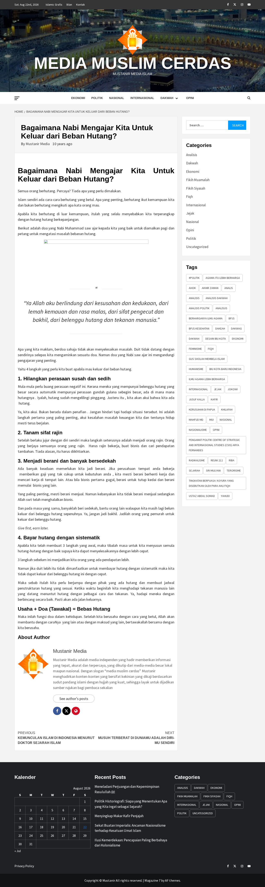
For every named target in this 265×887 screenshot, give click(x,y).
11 (41, 819)
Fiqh (189, 196)
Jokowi (233, 389)
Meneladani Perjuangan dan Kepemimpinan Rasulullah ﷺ (127, 789)
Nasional (116, 98)
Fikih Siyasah (195, 188)
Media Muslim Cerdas (132, 63)
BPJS (232, 318)
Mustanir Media (38, 143)
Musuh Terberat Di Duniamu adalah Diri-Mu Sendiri (136, 738)
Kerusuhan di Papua (202, 409)
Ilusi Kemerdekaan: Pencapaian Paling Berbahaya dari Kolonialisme (131, 843)
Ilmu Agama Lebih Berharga (207, 379)
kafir (214, 399)
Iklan (69, 4)
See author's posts (73, 698)
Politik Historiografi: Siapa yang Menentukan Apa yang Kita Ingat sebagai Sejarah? (131, 804)
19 (52, 827)
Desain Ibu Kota (215, 338)
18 (41, 827)
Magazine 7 (152, 880)
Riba (231, 460)
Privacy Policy (24, 866)
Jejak (190, 213)
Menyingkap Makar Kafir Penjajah (119, 816)
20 (63, 827)
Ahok (192, 288)
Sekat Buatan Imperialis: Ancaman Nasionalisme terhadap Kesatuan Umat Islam (130, 828)
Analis (228, 288)
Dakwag (236, 328)
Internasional (142, 98)
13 (63, 819)
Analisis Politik (199, 308)
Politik (97, 98)
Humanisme (196, 369)
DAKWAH (194, 338)
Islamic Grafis (54, 4)
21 (74, 827)
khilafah (226, 409)
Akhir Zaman (210, 288)
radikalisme (197, 460)
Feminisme (195, 349)
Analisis (191, 155)
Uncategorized (197, 247)
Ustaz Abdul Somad (202, 496)
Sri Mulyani (213, 470)
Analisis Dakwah (217, 298)
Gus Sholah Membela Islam (207, 359)
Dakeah (220, 328)
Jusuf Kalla (197, 399)
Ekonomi (78, 98)
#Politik (194, 278)
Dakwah (166, 98)
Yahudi (225, 496)
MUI (211, 419)
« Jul (17, 851)
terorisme (234, 470)
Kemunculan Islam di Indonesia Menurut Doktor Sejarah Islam (56, 738)
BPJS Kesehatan (199, 328)
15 (85, 819)
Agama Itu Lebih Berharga (223, 278)
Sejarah (194, 470)
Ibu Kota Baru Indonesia (225, 369)
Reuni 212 (217, 460)
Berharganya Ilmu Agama (206, 318)
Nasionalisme (198, 430)
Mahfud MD (196, 419)
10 (31, 819)
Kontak (80, 4)
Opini (190, 98)
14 (74, 819)
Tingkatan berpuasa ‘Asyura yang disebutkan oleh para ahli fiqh (211, 483)
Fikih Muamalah (198, 180)
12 (52, 819)
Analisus (221, 308)
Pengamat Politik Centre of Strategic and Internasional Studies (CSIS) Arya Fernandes (214, 445)
